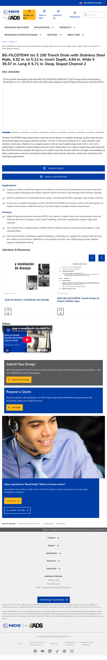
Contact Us (11, 501)
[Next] (101, 258)
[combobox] (94, 15)
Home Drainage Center (29, 523)
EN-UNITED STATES (92, 3)
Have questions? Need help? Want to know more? (34, 484)
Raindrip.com (53, 583)
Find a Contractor (56, 176)
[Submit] (86, 15)
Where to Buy (56, 168)
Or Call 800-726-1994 (16, 510)
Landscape (48, 523)
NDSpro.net (53, 580)
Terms (20, 644)
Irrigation (60, 523)
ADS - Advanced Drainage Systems (53, 587)
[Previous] (92, 258)
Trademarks (53, 644)
